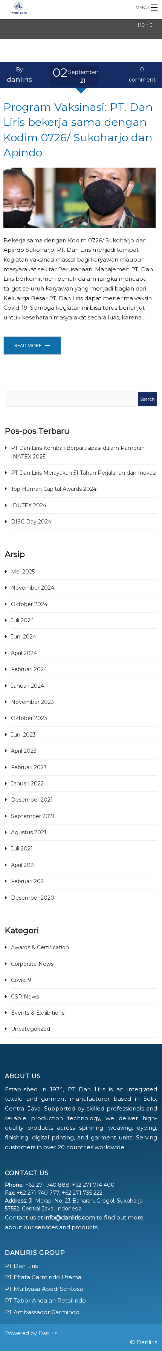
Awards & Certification (40, 947)
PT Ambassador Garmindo (42, 1312)
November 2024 (32, 587)
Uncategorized (30, 1029)
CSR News (25, 996)
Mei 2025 (23, 571)
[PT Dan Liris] (64, 7)
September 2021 (33, 816)
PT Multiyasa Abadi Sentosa (44, 1288)
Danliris (47, 1333)
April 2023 (24, 750)
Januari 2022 (27, 783)
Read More (27, 345)
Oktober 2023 (29, 718)
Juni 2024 (23, 636)
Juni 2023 (23, 734)
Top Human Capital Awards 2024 (53, 489)
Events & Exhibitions (37, 1012)
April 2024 (24, 653)
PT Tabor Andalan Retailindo (45, 1300)
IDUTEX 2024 (28, 505)
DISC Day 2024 (31, 521)
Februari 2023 (29, 767)
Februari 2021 (28, 881)
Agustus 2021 (28, 832)
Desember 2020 (32, 897)
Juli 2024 (22, 620)
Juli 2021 (22, 848)
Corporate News (32, 964)
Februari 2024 (29, 669)
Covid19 (21, 980)
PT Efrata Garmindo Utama (43, 1277)
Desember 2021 (32, 799)
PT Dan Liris (21, 1265)
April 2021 (23, 865)
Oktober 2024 (29, 604)
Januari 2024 (27, 685)
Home (145, 25)
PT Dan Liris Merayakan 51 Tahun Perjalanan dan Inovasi (83, 472)
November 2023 (32, 702)
